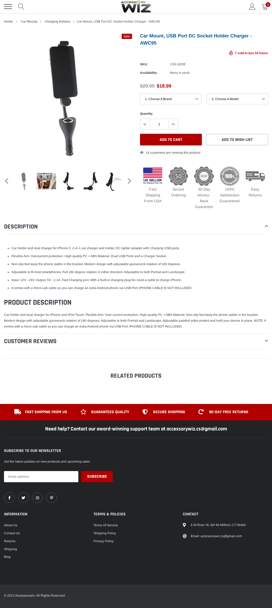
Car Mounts (29, 21)
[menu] (8, 7)
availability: (149, 73)
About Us (10, 525)
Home (8, 21)
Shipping (10, 549)
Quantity (146, 113)
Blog (7, 557)
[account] (252, 6)
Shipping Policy (105, 533)
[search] (21, 6)
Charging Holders (57, 21)
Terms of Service (106, 525)
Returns (9, 541)
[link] (9, 497)
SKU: (144, 64)
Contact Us (12, 533)
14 (148, 152)
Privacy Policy (104, 541)
